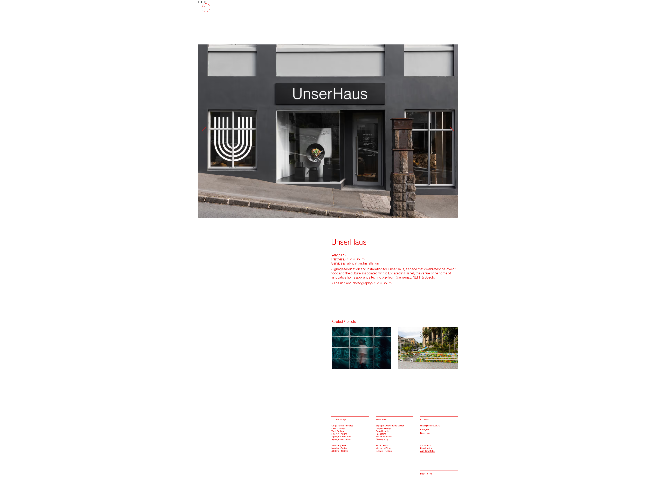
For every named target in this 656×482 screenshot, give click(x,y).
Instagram (425, 429)
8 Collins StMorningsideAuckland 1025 (427, 448)
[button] (263, 131)
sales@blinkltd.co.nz (430, 425)
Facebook (425, 433)
